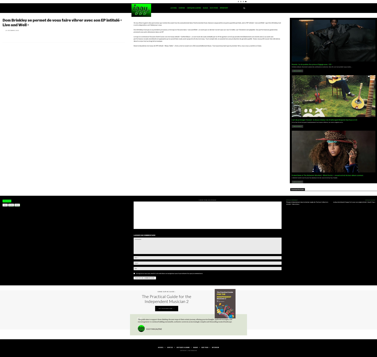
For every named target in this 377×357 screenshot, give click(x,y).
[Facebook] (238, 1)
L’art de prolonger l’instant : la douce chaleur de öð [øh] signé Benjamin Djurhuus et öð (324, 120)
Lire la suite (297, 70)
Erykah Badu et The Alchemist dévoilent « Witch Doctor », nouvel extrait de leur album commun (327, 175)
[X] (243, 1)
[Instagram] (241, 1)
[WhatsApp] (25, 36)
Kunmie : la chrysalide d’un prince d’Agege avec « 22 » (312, 64)
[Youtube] (246, 1)
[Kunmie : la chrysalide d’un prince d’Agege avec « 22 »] (333, 41)
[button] (244, 8)
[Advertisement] (192, 105)
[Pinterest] (18, 36)
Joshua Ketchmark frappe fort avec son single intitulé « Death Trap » (354, 202)
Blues (11, 205)
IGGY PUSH (7, 201)
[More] (31, 36)
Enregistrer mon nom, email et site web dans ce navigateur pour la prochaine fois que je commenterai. (169, 273)
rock (17, 205)
